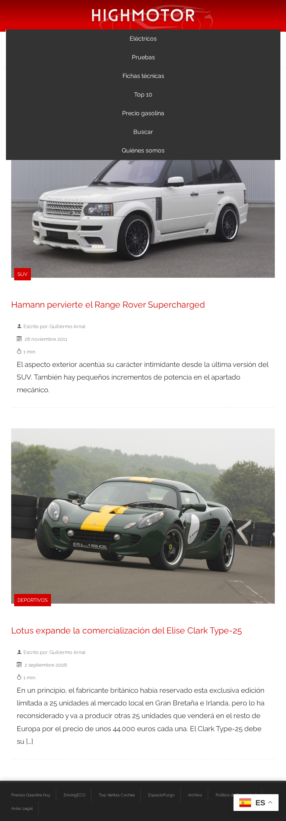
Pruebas (143, 57)
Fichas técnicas (143, 75)
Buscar (143, 131)
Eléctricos (143, 38)
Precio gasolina (143, 113)
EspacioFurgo (161, 795)
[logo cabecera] (143, 15)
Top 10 (143, 94)
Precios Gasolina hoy (30, 795)
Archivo (195, 795)
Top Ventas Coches (117, 795)
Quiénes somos (143, 150)
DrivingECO (74, 795)
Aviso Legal (22, 808)
